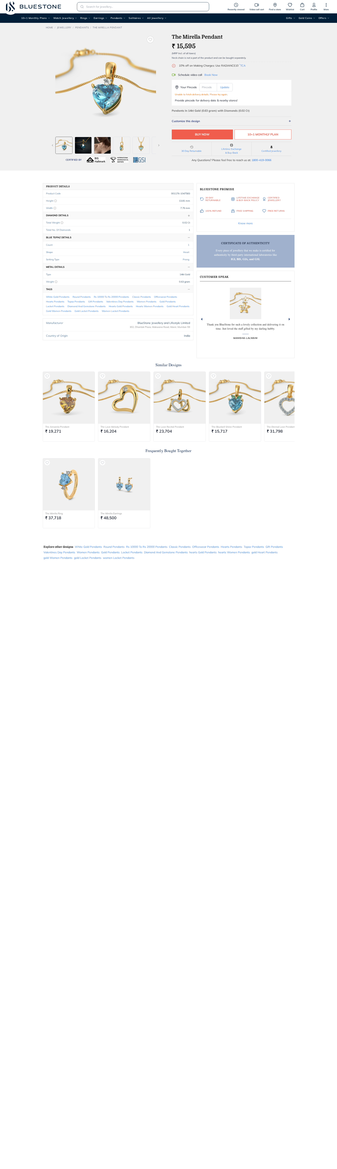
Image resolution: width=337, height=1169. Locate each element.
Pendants (116, 18)
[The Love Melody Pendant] (124, 398)
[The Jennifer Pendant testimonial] (245, 303)
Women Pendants (146, 301)
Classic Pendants (141, 296)
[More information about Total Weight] (62, 222)
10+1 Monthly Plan (262, 134)
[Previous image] (52, 145)
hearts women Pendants (149, 306)
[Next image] (159, 145)
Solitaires (135, 18)
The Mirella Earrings (111, 513)
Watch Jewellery (63, 18)
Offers (322, 18)
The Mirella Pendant (107, 27)
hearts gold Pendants (121, 306)
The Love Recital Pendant (170, 426)
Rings (83, 18)
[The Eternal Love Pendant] (290, 398)
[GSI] (139, 160)
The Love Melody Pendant (115, 426)
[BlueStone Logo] (33, 7)
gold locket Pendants (87, 311)
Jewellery (64, 27)
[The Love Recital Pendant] (180, 398)
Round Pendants (82, 296)
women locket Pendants (115, 311)
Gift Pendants (95, 301)
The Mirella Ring (54, 513)
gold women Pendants (58, 311)
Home (49, 27)
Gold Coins (305, 18)
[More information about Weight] (56, 281)
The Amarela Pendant (57, 426)
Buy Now (202, 134)
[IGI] (119, 160)
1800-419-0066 (261, 160)
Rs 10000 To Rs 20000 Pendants (111, 296)
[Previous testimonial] (202, 319)
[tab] (64, 145)
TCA (242, 65)
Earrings (99, 18)
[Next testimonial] (289, 319)
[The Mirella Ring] (69, 484)
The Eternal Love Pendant (281, 426)
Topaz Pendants (76, 301)
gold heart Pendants (178, 306)
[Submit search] (81, 6)
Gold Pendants (168, 301)
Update (224, 87)
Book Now (211, 75)
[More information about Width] (55, 208)
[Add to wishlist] (150, 39)
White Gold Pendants (57, 296)
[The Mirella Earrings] (124, 484)
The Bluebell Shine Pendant (226, 426)
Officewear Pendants (165, 296)
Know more (245, 223)
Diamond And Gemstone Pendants (86, 306)
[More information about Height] (55, 200)
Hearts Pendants (55, 301)
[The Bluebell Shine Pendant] (235, 398)
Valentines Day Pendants (120, 301)
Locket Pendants (55, 306)
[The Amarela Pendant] (69, 398)
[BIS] (96, 160)
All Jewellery (155, 18)
